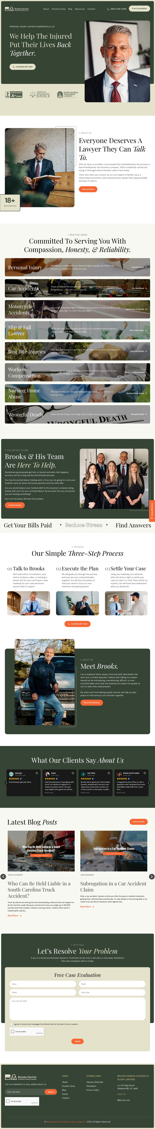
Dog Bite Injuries (137, 351)
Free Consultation (139, 8)
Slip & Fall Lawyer (137, 330)
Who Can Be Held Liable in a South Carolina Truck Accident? (39, 889)
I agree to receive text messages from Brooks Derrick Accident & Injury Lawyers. (46, 1024)
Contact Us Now (14, 505)
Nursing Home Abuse (135, 393)
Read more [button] (13, 793)
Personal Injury (138, 267)
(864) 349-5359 (118, 9)
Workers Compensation (134, 372)
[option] (41, 875)
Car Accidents (138, 288)
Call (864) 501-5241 (24, 67)
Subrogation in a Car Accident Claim (113, 886)
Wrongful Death (137, 414)
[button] (148, 783)
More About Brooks (92, 702)
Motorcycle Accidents (135, 309)
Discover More (88, 189)
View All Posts (138, 822)
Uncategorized (87, 875)
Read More (13, 915)
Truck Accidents (15, 875)
